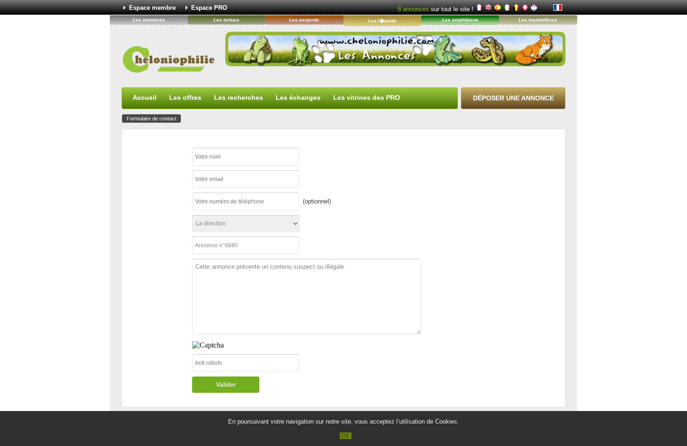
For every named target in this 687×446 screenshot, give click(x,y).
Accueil (145, 97)
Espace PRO (209, 7)
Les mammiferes (538, 19)
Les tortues (226, 19)
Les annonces (149, 19)
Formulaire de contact (151, 118)
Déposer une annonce (513, 98)
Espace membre (152, 7)
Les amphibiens (460, 19)
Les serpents (304, 19)
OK (345, 436)
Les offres (185, 97)
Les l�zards (382, 20)
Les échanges (298, 97)
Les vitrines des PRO (366, 97)
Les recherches (238, 97)
